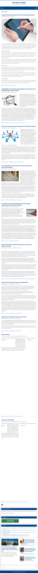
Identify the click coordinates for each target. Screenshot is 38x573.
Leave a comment (6, 85)
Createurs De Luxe (12, 435)
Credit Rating (12, 122)
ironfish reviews (16, 240)
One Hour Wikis (19, 2)
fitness (23, 278)
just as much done (26, 255)
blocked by (11, 521)
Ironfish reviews (4, 219)
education (14, 247)
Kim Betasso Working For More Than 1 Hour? (14, 317)
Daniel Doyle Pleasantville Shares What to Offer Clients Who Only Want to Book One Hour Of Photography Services (28, 550)
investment (12, 240)
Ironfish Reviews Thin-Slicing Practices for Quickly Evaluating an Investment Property (16, 204)
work (21, 313)
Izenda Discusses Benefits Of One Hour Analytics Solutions (18, 15)
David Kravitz (12, 313)
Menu (2, 8)
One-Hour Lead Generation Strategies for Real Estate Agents (18, 126)
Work (13, 16)
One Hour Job (14, 92)
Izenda (14, 85)
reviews (16, 313)
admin (9, 16)
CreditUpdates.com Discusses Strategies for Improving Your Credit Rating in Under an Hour (18, 89)
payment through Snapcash (23, 289)
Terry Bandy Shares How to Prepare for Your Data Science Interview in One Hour (16, 535)
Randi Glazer (8, 264)
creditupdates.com (18, 122)
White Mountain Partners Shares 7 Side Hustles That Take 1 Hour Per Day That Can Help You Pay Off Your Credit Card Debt (27, 541)
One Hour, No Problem (7, 420)
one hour (16, 330)
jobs (25, 278)
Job (10, 501)
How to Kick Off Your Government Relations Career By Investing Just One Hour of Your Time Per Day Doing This (9, 548)
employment (18, 421)
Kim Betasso (12, 330)
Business (11, 85)
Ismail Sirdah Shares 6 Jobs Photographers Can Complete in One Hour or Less (16, 534)
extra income (13, 432)
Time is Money (5, 334)
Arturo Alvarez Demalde (14, 278)
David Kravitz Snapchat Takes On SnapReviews (14, 282)
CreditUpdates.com (9, 109)
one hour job (16, 423)
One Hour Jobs (24, 338)
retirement (19, 330)
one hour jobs (22, 344)
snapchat (19, 313)
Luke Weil (26, 178)
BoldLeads (32, 142)
